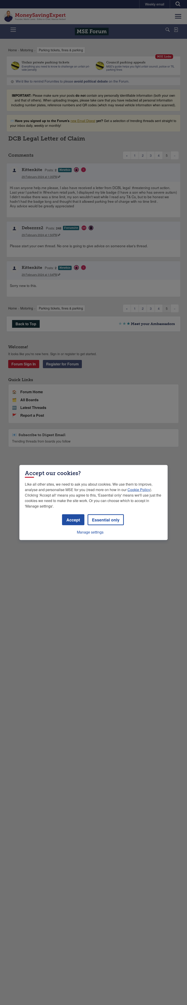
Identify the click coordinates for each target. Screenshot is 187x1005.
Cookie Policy (138, 489)
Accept (73, 520)
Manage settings (90, 532)
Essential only (105, 520)
